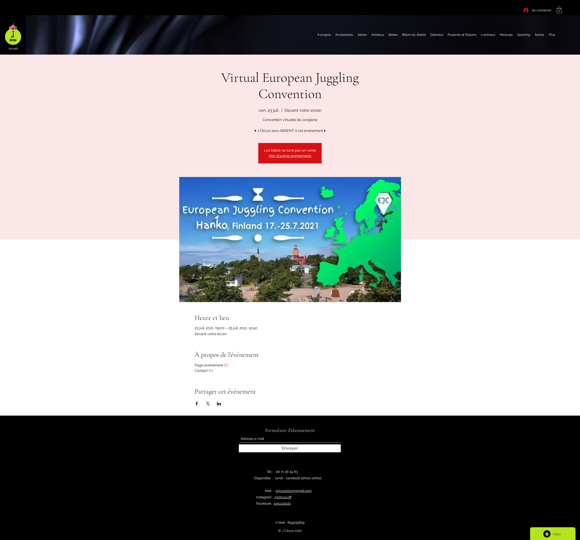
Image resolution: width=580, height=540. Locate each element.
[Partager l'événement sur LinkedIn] (219, 403)
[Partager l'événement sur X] (208, 403)
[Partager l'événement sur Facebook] (197, 403)
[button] (559, 10)
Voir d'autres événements (290, 156)
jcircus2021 (282, 503)
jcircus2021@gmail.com (294, 491)
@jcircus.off (283, 497)
